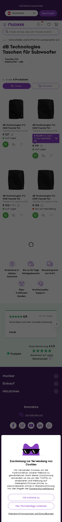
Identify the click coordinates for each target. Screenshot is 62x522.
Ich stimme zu (31, 497)
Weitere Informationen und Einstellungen (31, 513)
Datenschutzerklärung (41, 488)
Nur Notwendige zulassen (31, 506)
